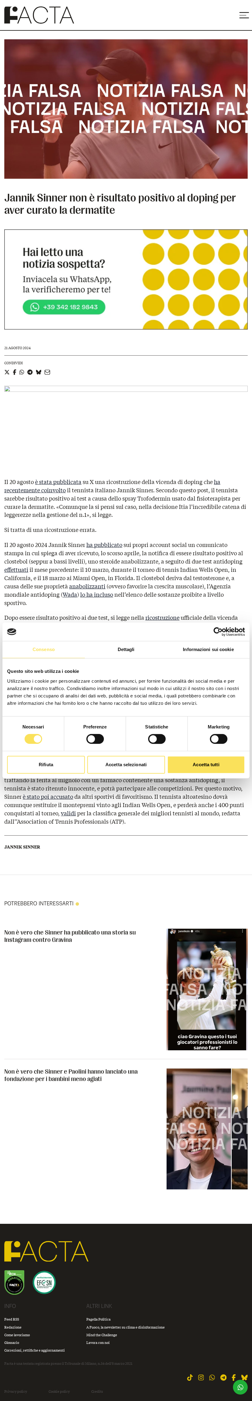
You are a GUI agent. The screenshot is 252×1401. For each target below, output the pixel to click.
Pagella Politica (98, 1319)
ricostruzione (162, 617)
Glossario (11, 1342)
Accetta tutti (206, 764)
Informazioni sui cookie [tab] (208, 649)
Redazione (13, 1327)
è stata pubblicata (58, 482)
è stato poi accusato (48, 796)
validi (68, 813)
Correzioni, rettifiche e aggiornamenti (34, 1350)
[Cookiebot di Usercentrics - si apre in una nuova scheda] (218, 631)
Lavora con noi (98, 1342)
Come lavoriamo (17, 1334)
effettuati (16, 569)
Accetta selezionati (126, 764)
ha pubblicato (104, 544)
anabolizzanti (87, 586)
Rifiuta (46, 764)
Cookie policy (59, 1391)
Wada (70, 594)
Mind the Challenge (101, 1334)
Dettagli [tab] (126, 649)
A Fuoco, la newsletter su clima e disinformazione (125, 1327)
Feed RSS (11, 1319)
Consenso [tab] (44, 649)
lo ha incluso (96, 594)
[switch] (95, 739)
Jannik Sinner (22, 847)
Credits (97, 1391)
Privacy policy (15, 1391)
